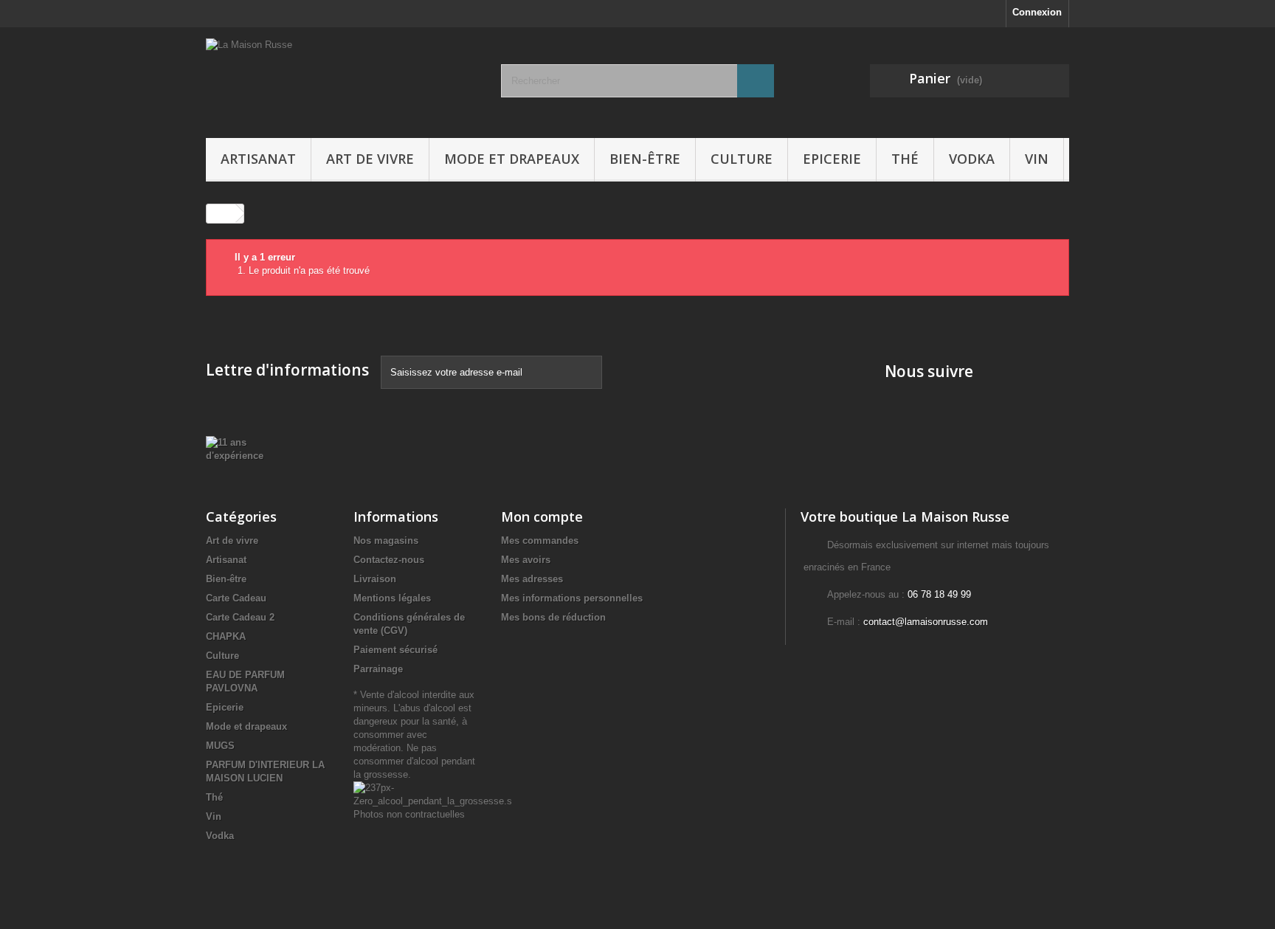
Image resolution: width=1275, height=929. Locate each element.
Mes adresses (532, 578)
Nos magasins (385, 540)
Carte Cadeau (236, 598)
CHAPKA (226, 636)
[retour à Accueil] (221, 213)
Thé (905, 159)
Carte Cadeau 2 (240, 617)
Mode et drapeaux (511, 159)
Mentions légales (392, 598)
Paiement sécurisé (395, 649)
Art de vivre (370, 159)
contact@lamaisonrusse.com (925, 621)
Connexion (1037, 12)
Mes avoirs (525, 559)
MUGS (220, 745)
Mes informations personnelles (572, 598)
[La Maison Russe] (342, 79)
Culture (742, 159)
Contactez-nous (388, 559)
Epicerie (832, 159)
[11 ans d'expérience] (244, 448)
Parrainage (378, 668)
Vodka (972, 159)
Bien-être (644, 159)
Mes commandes (539, 540)
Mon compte (542, 516)
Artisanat (258, 159)
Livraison (374, 578)
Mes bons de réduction (553, 617)
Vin (1036, 159)
